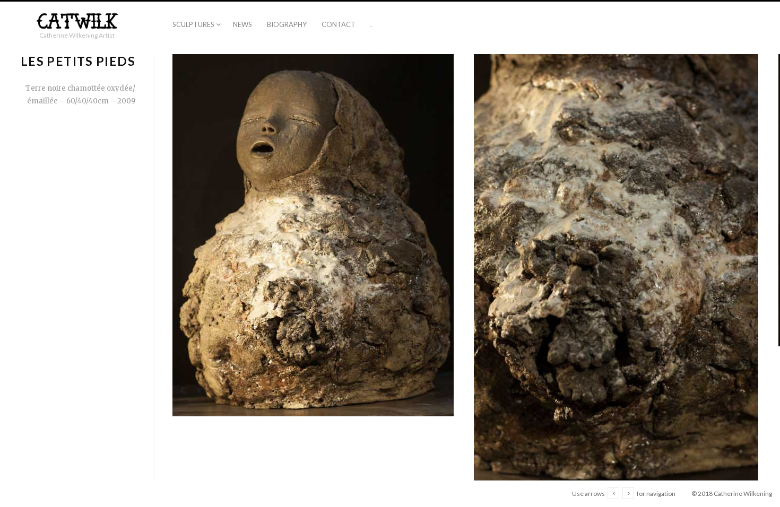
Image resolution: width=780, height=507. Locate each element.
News (242, 24)
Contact (339, 24)
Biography (287, 24)
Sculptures (193, 24)
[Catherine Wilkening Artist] (77, 21)
